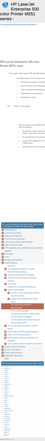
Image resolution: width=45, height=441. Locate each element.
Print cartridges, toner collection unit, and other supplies (23, 249)
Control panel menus (12, 233)
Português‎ (7, 414)
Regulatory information (13, 356)
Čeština (6, 372)
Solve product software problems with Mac (25, 344)
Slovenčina (7, 418)
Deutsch (6, 376)
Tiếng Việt (7, 430)
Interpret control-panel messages (21, 275)
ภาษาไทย (6, 424)
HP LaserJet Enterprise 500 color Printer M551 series (5, 4)
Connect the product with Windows (18, 242)
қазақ (5, 400)
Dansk (6, 374)
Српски (6, 422)
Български (7, 368)
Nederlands (7, 408)
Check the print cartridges (21, 317)
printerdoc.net (10, 439)
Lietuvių (6, 404)
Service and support (12, 350)
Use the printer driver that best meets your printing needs (26, 321)
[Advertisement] (22, 42)
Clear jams (12, 284)
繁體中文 (6, 435)
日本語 (6, 398)
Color (6, 257)
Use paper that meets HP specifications (21, 306)
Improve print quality (16, 290)
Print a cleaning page (19, 311)
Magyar (6, 394)
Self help (11, 266)
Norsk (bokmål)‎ (8, 410)
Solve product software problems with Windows (23, 339)
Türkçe (6, 426)
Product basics (10, 230)
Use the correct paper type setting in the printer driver (25, 294)
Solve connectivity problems (19, 335)
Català (6, 370)
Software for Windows (13, 236)
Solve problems (10, 263)
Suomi (6, 386)
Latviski (6, 406)
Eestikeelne (7, 384)
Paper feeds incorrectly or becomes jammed (22, 279)
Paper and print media (13, 245)
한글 (5, 402)
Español (6, 382)
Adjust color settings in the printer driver (24, 300)
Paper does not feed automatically (21, 287)
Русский (6, 416)
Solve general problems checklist (21, 269)
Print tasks (8, 254)
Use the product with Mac (14, 239)
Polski (5, 412)
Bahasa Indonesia (9, 396)
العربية (5, 366)
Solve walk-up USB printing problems (23, 332)
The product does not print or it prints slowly (22, 327)
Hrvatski (6, 392)
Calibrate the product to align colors (25, 314)
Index (6, 359)
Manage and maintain (13, 260)
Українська (7, 428)
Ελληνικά (6, 378)
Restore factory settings (17, 272)
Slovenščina (7, 420)
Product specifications (13, 353)
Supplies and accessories (15, 347)
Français (6, 388)
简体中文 (6, 432)
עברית (6, 390)
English (6, 380)
